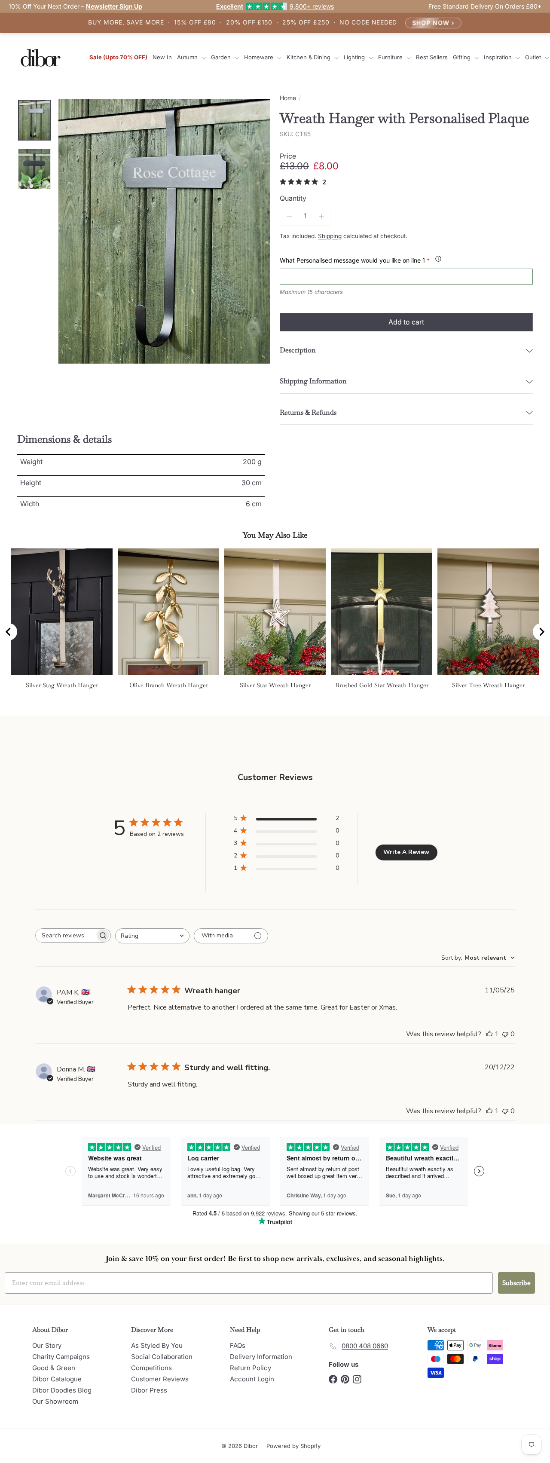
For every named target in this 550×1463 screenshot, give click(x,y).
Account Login (252, 1379)
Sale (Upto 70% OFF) (118, 57)
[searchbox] (65, 935)
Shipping (330, 236)
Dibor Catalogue (57, 1379)
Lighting (355, 57)
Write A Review (406, 852)
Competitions (151, 1368)
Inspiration (498, 57)
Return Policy (250, 1368)
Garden (221, 57)
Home (288, 98)
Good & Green (53, 1368)
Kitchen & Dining (309, 57)
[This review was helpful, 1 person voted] (489, 1034)
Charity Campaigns (61, 1357)
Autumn (188, 57)
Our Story (46, 1345)
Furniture (391, 57)
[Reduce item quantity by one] (289, 216)
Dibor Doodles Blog (62, 1390)
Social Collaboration (161, 1357)
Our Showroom (55, 1401)
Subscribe (516, 1283)
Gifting (462, 57)
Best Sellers (432, 57)
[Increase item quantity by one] (321, 216)
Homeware (259, 57)
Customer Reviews (160, 1379)
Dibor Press (149, 1390)
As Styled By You (157, 1345)
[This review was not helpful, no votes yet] (505, 1034)
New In (162, 57)
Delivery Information (261, 1357)
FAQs (237, 1345)
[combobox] (152, 935)
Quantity (293, 198)
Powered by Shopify (293, 1445)
